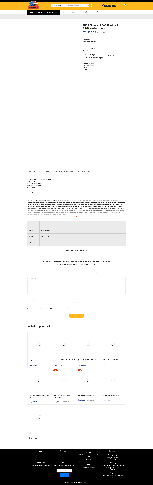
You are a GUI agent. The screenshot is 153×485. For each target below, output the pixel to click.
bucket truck (90, 65)
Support (113, 473)
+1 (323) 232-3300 (108, 6)
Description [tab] (34, 172)
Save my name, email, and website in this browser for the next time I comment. (51, 309)
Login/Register (121, 5)
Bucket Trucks (47, 17)
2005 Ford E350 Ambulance (110, 395)
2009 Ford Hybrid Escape (110, 359)
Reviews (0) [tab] (84, 172)
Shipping (112, 463)
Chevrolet (92, 63)
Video (28, 164)
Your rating (59, 271)
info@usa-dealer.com (89, 467)
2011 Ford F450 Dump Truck (86, 395)
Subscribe (64, 475)
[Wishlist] (89, 54)
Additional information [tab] (59, 172)
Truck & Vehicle (37, 17)
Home (29, 17)
